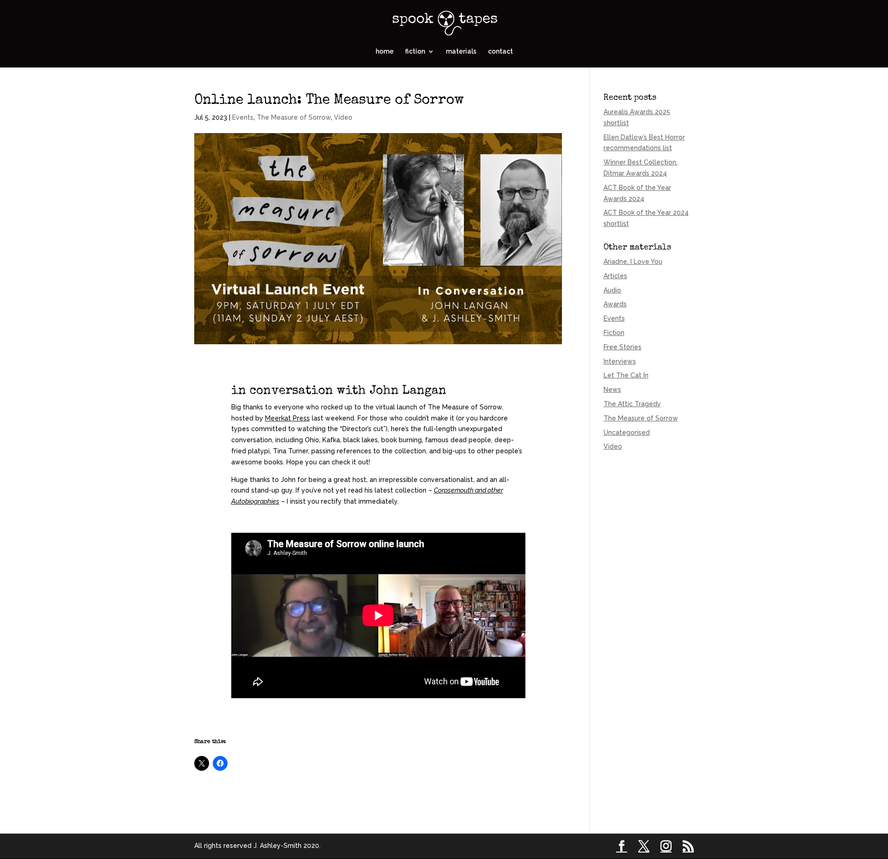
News (612, 389)
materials (461, 51)
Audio (612, 290)
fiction (415, 51)
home (385, 51)
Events (242, 117)
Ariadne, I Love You (633, 261)
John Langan (408, 391)
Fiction (614, 332)
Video (343, 117)
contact (500, 51)
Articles (615, 276)
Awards (615, 304)
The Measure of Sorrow (294, 117)
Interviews (620, 361)
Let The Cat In (626, 375)
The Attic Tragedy (632, 404)
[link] (287, 418)
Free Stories (622, 347)
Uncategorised (627, 432)
